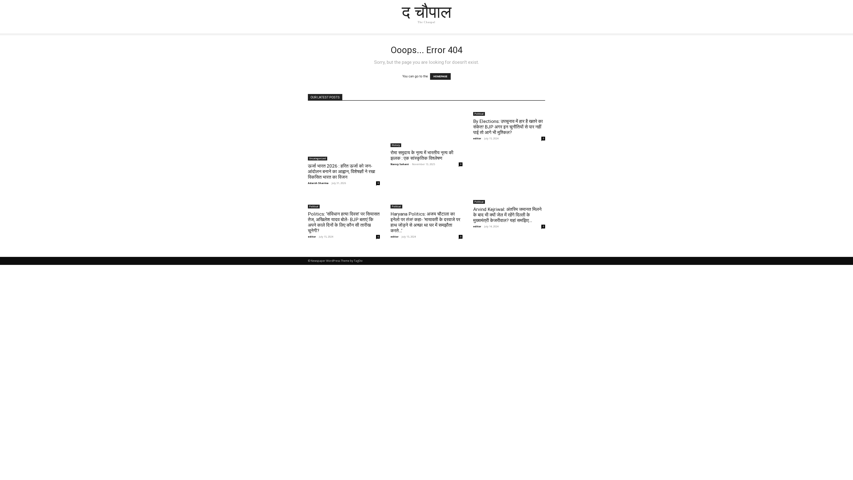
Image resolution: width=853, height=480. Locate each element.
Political (479, 113)
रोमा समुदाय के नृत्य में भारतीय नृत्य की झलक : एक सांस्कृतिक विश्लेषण (422, 155)
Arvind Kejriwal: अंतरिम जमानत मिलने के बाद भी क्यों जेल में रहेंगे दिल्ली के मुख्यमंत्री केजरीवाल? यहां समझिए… (507, 215)
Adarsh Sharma (318, 183)
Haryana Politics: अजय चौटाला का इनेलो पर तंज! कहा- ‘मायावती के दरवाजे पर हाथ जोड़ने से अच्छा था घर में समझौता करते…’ (425, 222)
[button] (539, 34)
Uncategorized (317, 158)
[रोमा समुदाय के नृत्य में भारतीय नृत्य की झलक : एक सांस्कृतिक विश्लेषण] (426, 126)
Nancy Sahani (400, 164)
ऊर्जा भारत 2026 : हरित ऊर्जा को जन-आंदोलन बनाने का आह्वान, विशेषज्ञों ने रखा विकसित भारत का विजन (341, 171)
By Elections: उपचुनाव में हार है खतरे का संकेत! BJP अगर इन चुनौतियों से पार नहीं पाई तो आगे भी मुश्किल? (508, 127)
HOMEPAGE (440, 76)
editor (477, 138)
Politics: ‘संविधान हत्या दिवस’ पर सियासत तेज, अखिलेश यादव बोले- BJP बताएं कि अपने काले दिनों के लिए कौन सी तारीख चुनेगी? (344, 222)
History (396, 145)
